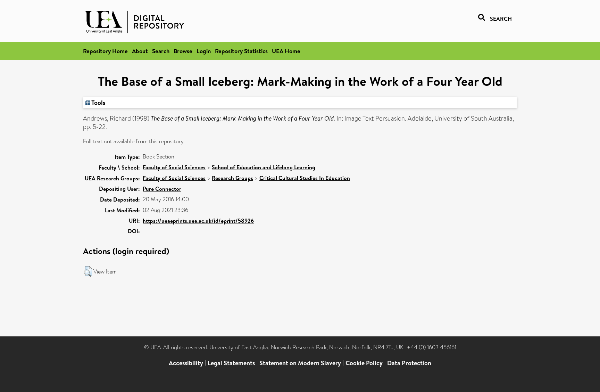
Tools (98, 102)
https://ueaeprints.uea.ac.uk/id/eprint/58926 (198, 220)
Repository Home (105, 51)
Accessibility (186, 363)
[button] (88, 271)
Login (204, 51)
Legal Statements (231, 363)
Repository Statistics (241, 51)
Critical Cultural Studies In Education (304, 178)
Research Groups (232, 178)
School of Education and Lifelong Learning (263, 167)
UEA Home (286, 51)
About (140, 51)
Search (160, 51)
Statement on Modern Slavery (300, 363)
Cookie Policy (364, 363)
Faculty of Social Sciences (174, 167)
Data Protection (409, 363)
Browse (183, 51)
